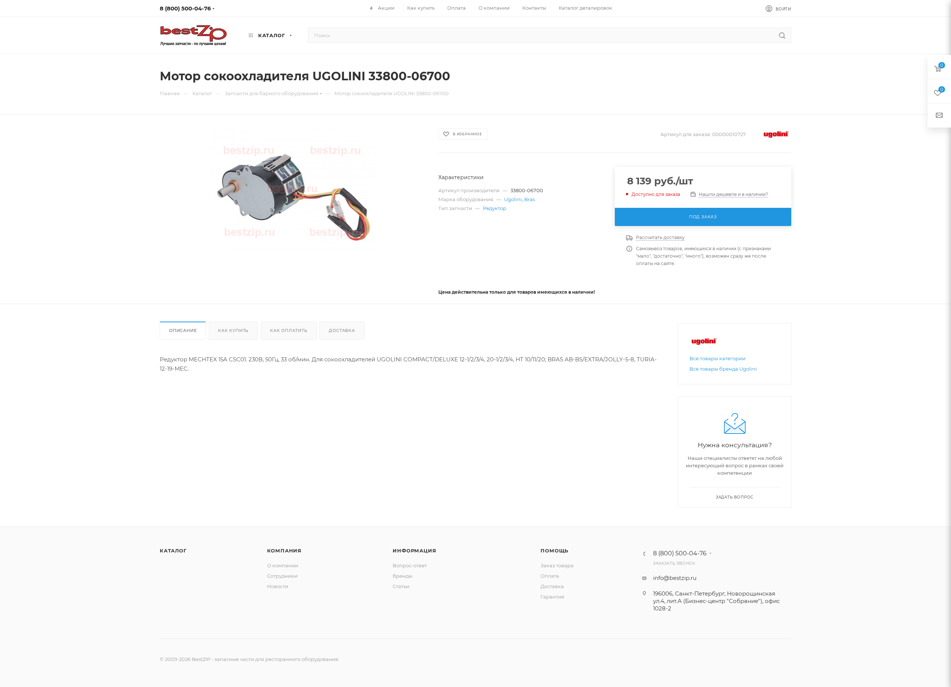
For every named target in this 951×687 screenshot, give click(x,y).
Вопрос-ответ (410, 565)
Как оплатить (289, 330)
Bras (529, 199)
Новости (277, 586)
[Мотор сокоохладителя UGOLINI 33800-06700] (292, 189)
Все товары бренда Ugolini (723, 369)
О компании (282, 565)
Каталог (173, 551)
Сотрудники (282, 576)
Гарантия (552, 597)
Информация (414, 551)
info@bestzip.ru (675, 577)
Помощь (554, 551)
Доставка (342, 330)
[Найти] (782, 35)
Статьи (401, 586)
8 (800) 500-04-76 (185, 8)
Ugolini (513, 199)
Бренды (402, 576)
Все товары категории (717, 358)
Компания (284, 551)
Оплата (550, 576)
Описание (183, 330)
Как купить (233, 330)
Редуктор (494, 208)
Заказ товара (557, 565)
